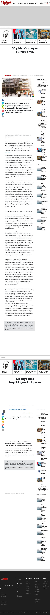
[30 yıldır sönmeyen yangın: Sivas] (18, 87)
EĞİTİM (37, 3)
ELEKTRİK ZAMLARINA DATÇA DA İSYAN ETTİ (43, 169)
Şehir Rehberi (37, 599)
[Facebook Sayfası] (1, 585)
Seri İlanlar (37, 598)
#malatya (7, 493)
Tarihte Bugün (36, 593)
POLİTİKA (26, 3)
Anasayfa (3, 27)
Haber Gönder (4, 604)
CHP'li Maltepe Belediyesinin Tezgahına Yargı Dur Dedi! (44, 177)
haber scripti (12, 613)
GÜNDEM (20, 3)
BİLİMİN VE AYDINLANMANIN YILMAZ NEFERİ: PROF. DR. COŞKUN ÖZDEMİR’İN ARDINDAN (44, 125)
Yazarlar (19, 589)
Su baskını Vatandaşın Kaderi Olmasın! (43, 91)
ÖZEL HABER (9, 27)
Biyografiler (45, 585)
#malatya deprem (20, 493)
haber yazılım (18, 613)
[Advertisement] (25, 16)
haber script (23, 613)
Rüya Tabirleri (46, 586)
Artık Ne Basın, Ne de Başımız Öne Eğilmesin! (44, 195)
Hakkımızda (3, 593)
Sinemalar (37, 596)
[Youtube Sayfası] (8, 585)
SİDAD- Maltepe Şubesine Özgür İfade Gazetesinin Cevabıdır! (43, 187)
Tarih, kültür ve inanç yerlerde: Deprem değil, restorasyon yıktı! (44, 114)
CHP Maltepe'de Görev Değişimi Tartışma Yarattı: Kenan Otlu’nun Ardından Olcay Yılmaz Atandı (44, 138)
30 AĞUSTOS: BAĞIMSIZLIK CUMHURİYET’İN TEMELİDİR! (44, 84)
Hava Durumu (36, 582)
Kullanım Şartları (4, 601)
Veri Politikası (3, 596)
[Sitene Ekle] (4, 588)
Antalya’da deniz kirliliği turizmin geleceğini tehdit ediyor (44, 157)
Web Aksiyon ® (46, 612)
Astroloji (45, 588)
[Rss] (13, 585)
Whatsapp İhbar (4, 603)
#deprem (13, 493)
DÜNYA (15, 3)
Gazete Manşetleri (37, 602)
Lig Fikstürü (37, 591)
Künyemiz (19, 596)
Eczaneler (37, 589)
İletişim (20, 599)
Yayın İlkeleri (3, 595)
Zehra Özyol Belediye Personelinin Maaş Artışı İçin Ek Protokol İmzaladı (44, 211)
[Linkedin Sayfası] (10, 585)
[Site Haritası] (1, 588)
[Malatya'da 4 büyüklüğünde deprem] (17, 409)
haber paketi (6, 613)
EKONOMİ (31, 3)
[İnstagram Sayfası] (6, 585)
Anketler (45, 583)
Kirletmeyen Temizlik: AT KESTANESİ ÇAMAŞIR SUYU (44, 220)
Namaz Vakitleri (36, 587)
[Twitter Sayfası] (3, 585)
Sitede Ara (45, 581)
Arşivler (19, 592)
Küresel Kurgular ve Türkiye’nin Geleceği (43, 150)
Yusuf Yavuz (8, 152)
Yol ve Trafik (37, 584)
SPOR (27, 592)
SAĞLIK (41, 3)
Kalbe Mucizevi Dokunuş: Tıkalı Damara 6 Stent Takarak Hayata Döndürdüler (44, 101)
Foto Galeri (19, 580)
